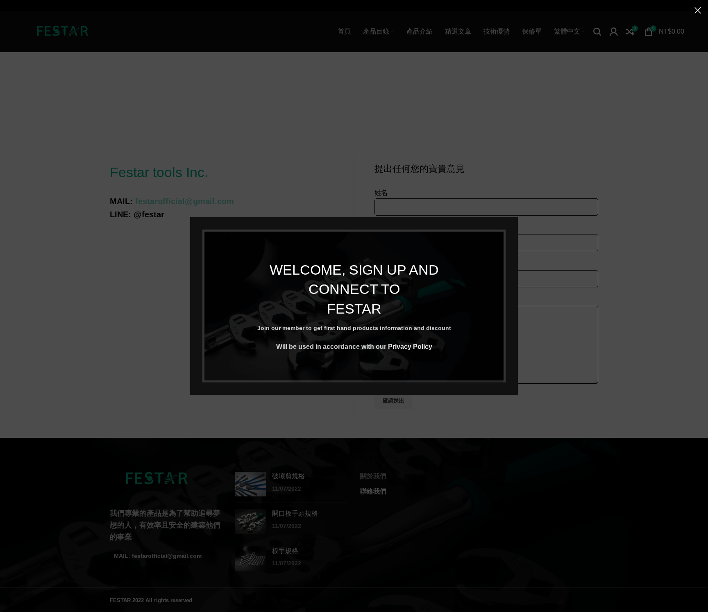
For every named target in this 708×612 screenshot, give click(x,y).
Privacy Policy (410, 346)
